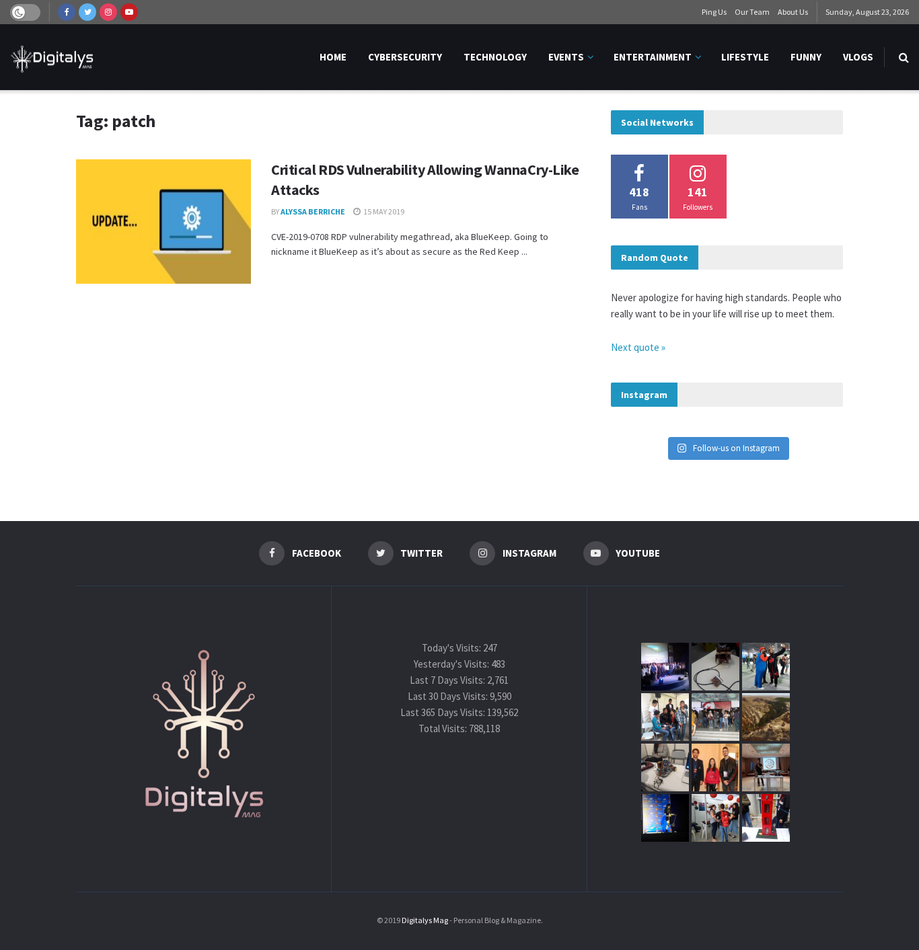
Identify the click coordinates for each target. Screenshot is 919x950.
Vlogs (858, 56)
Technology (495, 56)
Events (566, 56)
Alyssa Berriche (313, 211)
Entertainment (653, 56)
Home (333, 56)
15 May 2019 (383, 211)
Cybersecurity (405, 56)
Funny (806, 56)
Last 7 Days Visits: (448, 680)
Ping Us (714, 12)
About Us (793, 12)
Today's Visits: (452, 647)
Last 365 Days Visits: (443, 712)
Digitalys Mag (425, 920)
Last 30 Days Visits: (449, 696)
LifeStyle (745, 56)
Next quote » (638, 347)
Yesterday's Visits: (452, 664)
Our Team (752, 12)
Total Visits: (443, 728)
